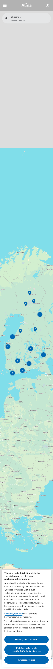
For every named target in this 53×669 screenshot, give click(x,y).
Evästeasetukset (26, 659)
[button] (47, 5)
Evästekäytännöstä (13, 613)
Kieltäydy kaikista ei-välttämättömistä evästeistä (26, 650)
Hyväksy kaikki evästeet (26, 639)
